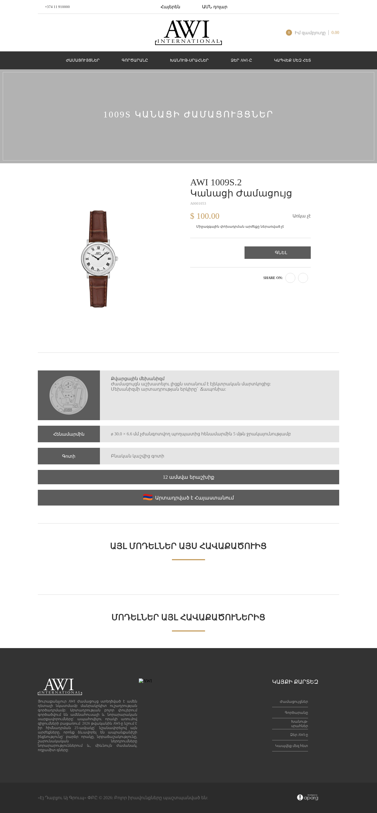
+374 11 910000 (57, 7)
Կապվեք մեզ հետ (291, 746)
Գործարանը (296, 713)
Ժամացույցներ (294, 701)
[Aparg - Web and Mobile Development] (307, 797)
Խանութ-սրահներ (299, 723)
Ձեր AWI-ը (299, 735)
